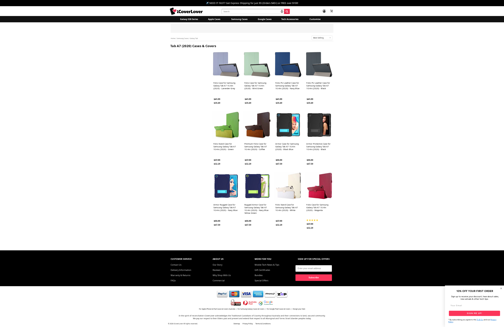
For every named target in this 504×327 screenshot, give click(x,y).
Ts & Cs (480, 320)
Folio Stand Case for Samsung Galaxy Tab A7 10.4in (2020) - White (286, 207)
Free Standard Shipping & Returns (232, 27)
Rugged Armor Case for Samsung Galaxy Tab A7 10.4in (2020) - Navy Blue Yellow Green (256, 208)
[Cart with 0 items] (331, 11)
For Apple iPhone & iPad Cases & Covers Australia (217, 309)
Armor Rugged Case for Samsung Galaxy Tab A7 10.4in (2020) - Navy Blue (225, 207)
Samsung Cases (239, 19)
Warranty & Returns (180, 275)
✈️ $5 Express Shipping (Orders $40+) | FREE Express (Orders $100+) (277, 28)
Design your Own (299, 309)
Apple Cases (214, 19)
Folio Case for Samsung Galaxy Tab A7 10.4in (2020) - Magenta (317, 207)
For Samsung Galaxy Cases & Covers (251, 309)
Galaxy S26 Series (189, 19)
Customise (315, 19)
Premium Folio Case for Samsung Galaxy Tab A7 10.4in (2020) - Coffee (255, 146)
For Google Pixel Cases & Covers (278, 309)
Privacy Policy (248, 324)
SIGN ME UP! (474, 313)
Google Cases (265, 19)
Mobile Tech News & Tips (267, 264)
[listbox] (322, 38)
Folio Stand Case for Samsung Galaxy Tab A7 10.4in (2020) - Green (224, 146)
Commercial (219, 280)
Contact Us (176, 264)
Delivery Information (181, 270)
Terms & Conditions (263, 324)
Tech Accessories (289, 19)
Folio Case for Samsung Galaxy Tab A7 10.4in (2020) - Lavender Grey (224, 86)
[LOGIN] (324, 11)
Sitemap (236, 324)
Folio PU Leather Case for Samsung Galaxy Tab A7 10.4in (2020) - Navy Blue (287, 86)
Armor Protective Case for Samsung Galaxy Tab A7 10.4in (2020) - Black (318, 146)
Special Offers (261, 280)
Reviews (217, 270)
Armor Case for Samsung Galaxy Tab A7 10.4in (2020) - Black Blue (287, 146)
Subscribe (314, 277)
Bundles (259, 275)
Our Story (217, 264)
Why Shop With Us (222, 275)
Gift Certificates (262, 270)
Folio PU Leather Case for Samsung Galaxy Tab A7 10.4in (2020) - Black (318, 86)
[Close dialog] (501, 288)
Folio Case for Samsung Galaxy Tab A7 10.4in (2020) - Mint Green (255, 86)
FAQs (173, 280)
